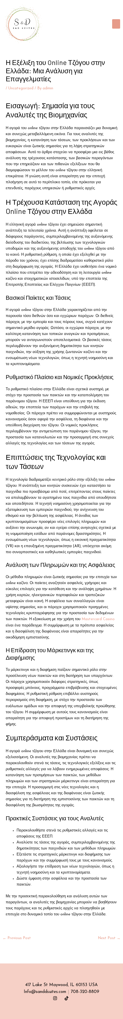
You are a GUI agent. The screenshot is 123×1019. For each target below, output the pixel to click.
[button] (116, 24)
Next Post (109, 938)
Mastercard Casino (98, 619)
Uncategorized (20, 88)
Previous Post (17, 938)
